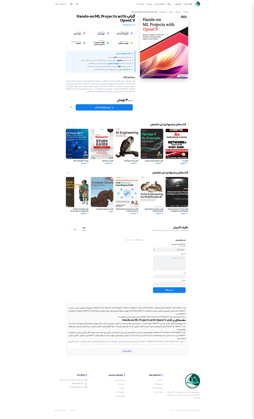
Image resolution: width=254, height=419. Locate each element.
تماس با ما (140, 4)
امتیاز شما (182, 246)
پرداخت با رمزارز (120, 380)
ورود (56, 4)
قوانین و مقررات (120, 396)
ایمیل (183, 280)
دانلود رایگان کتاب (157, 388)
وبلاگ (169, 4)
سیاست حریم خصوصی (60, 410)
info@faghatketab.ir (76, 387)
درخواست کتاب (159, 4)
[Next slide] (68, 173)
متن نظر (183, 254)
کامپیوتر (178, 4)
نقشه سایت (73, 410)
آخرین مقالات (158, 384)
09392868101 (78, 384)
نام (184, 273)
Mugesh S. (128, 24)
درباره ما (149, 4)
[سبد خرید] (71, 4)
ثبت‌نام (61, 4)
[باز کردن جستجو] (77, 4)
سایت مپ (159, 380)
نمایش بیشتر (127, 351)
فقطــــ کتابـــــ (188, 4)
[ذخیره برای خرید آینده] (71, 107)
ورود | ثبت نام (158, 392)
